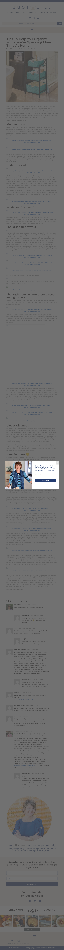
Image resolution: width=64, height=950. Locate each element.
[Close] (57, 463)
